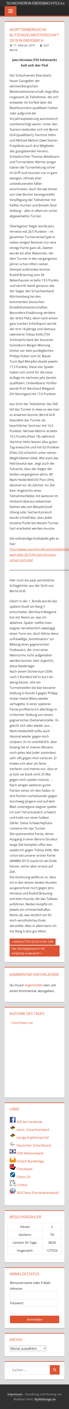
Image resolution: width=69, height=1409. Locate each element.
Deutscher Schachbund (33, 1145)
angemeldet (34, 985)
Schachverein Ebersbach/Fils (36, 3)
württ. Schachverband (32, 1129)
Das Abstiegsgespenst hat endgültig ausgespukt (28, 950)
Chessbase (24, 1169)
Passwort (17, 1303)
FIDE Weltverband (29, 1153)
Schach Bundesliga (30, 1161)
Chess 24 (23, 1177)
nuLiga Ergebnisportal (32, 1137)
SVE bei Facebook (29, 1121)
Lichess (21, 1184)
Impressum (14, 1394)
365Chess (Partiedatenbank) (37, 1192)
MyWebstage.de (45, 1399)
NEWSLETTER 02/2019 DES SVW (33, 942)
